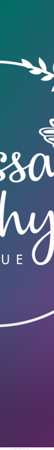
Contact (28, 448)
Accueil (11, 448)
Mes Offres (24, 448)
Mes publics (19, 448)
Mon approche (15, 448)
